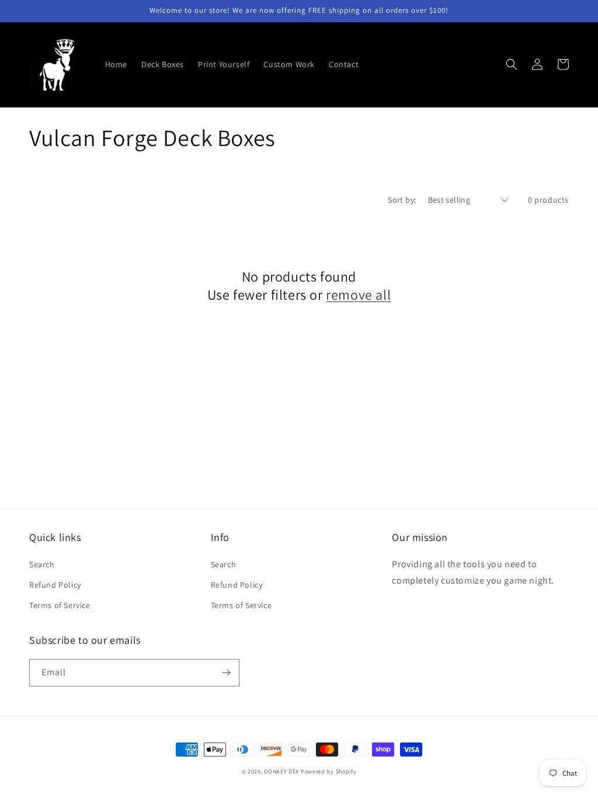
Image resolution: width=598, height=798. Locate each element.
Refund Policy (55, 585)
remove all (358, 295)
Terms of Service (60, 605)
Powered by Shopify (329, 771)
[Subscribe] (226, 672)
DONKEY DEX (281, 771)
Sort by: (402, 200)
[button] (511, 64)
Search (42, 564)
